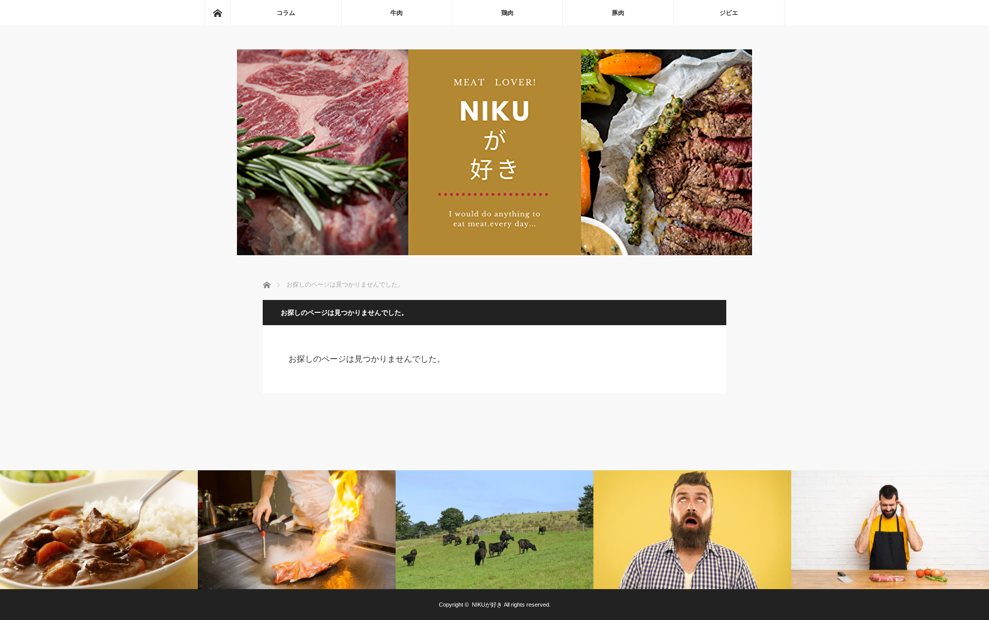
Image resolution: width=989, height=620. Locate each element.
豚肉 (618, 12)
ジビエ (729, 12)
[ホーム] (217, 13)
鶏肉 (507, 12)
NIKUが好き (487, 604)
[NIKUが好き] (494, 252)
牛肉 (396, 12)
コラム (286, 12)
